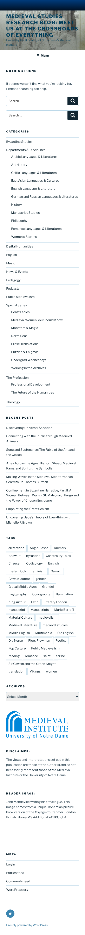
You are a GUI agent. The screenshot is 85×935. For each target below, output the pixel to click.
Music (10, 263)
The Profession (17, 378)
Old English (65, 633)
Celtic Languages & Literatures (34, 173)
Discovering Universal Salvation (29, 428)
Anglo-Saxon (39, 548)
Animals (60, 548)
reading (14, 656)
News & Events (17, 272)
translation (16, 671)
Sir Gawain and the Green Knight (32, 664)
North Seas (19, 336)
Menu (45, 55)
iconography (41, 594)
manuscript (16, 610)
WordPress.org (17, 890)
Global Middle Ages (22, 587)
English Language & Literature (33, 188)
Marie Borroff (64, 610)
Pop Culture (17, 648)
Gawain (56, 571)
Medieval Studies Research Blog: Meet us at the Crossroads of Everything (42, 25)
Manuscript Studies (25, 213)
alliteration (16, 548)
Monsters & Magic (24, 328)
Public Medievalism (20, 297)
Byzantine (33, 556)
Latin (34, 602)
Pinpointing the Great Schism (27, 509)
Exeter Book (17, 571)
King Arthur (17, 602)
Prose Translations (25, 344)
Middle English (19, 633)
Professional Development (30, 384)
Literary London (55, 602)
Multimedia (43, 633)
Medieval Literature (22, 625)
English (11, 255)
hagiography (17, 594)
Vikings (35, 671)
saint (47, 656)
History (16, 205)
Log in (10, 864)
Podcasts (13, 288)
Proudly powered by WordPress (27, 925)
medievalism (47, 617)
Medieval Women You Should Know (37, 320)
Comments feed (18, 881)
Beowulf (14, 556)
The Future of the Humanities (32, 392)
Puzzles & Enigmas (25, 352)
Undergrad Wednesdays (28, 360)
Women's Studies (24, 237)
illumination (64, 594)
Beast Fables (20, 312)
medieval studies (55, 625)
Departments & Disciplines (26, 150)
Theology (13, 402)
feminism (38, 571)
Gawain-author (19, 579)
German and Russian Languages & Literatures (44, 197)
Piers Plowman (39, 640)
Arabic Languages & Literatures (34, 157)
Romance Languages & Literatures (36, 229)
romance (31, 656)
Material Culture (20, 617)
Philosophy (19, 221)
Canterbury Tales (58, 556)
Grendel (48, 587)
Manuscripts (40, 610)
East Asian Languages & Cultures (35, 180)
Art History (19, 165)
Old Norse (15, 640)
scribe (60, 656)
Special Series (16, 305)
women (51, 671)
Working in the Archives (28, 368)
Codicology (34, 563)
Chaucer (14, 563)
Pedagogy (13, 280)
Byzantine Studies (19, 142)
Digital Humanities (19, 246)
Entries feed (15, 873)
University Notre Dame (43, 5)
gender (40, 579)
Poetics (60, 640)
